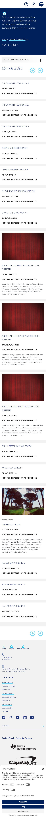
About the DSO (7, 682)
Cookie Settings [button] (7, 708)
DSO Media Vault (8, 693)
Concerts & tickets (17, 39)
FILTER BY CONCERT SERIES (16, 59)
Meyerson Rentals (8, 686)
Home (4, 39)
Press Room (6, 690)
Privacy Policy (7, 704)
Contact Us (6, 701)
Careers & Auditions (9, 697)
